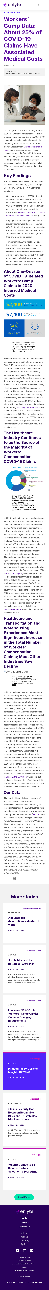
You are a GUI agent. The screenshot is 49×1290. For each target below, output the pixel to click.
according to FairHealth (27, 407)
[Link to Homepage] (12, 5)
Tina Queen (11, 71)
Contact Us (24, 1227)
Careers (24, 1222)
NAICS (36, 814)
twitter (17, 1250)
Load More (24, 1197)
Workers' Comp (12, 13)
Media (24, 1218)
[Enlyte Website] (24, 1211)
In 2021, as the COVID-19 (15, 777)
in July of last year (14, 573)
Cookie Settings (24, 1276)
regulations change (12, 609)
